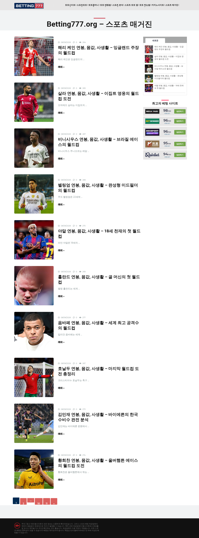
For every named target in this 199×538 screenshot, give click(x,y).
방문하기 (179, 111)
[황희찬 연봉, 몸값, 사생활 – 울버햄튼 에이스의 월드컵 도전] (34, 469)
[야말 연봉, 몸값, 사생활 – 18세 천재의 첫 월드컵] (34, 239)
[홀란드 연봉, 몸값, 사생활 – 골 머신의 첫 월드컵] (34, 285)
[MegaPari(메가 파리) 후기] (152, 111)
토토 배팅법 (105, 5)
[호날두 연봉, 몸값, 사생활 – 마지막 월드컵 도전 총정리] (34, 377)
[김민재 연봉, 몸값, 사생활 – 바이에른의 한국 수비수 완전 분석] (34, 423)
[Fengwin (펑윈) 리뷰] (152, 144)
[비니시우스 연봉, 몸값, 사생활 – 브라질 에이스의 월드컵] (34, 148)
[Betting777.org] (29, 5)
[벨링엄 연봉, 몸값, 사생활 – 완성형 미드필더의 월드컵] (34, 194)
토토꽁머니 (93, 5)
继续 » (61, 67)
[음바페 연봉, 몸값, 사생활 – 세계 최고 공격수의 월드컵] (34, 331)
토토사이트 (70, 5)
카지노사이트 (158, 5)
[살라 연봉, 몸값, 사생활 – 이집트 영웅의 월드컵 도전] (34, 102)
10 (38, 503)
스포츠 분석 (117, 5)
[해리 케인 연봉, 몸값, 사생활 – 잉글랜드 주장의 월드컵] (34, 56)
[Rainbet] (152, 155)
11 (46, 503)
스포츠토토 (82, 5)
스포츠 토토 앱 (131, 5)
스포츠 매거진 (171, 5)
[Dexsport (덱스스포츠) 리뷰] (152, 132)
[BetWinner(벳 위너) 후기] (152, 121)
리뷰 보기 (167, 113)
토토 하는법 (144, 5)
